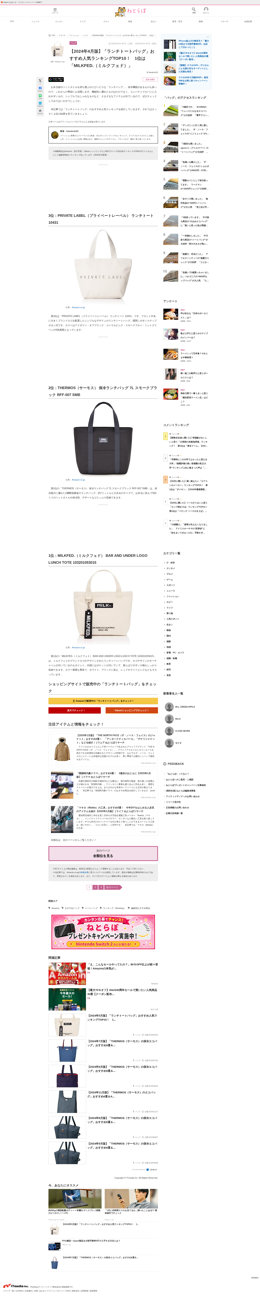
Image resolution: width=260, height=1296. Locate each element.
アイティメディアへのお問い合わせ (181, 796)
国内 (169, 636)
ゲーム (170, 579)
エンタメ (59, 21)
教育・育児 (177, 21)
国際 (169, 641)
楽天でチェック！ (76, 710)
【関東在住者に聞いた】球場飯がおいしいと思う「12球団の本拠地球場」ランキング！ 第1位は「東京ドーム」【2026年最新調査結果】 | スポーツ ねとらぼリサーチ (188, 446)
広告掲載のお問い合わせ (176, 807)
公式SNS (19, 1291)
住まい (154, 21)
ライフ (170, 608)
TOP (12, 21)
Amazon (55, 908)
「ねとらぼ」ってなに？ (176, 774)
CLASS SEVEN (182, 731)
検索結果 (84, 872)
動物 (201, 21)
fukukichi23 (153, 72)
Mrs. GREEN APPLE (185, 707)
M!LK (178, 719)
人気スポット (173, 619)
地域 (130, 21)
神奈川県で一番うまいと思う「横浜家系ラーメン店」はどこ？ (194, 397)
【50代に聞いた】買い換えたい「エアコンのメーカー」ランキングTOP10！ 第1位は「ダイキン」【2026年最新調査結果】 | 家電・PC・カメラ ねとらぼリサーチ (188, 489)
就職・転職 (172, 658)
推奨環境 (93, 1291)
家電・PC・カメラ (175, 652)
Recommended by (139, 1169)
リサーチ (224, 21)
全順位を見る (103, 856)
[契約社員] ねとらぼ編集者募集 (179, 790)
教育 (169, 664)
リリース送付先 (172, 802)
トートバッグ (91, 908)
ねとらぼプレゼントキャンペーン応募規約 (184, 785)
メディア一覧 (8, 1291)
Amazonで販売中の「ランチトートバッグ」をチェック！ (105, 701)
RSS (68, 1291)
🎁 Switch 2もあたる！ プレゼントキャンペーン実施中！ (22, 2)
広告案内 (28, 1291)
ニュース (35, 21)
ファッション (173, 596)
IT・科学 (171, 562)
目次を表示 (150, 79)
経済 (169, 669)
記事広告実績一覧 (173, 813)
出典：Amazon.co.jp (58, 61)
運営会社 (76, 1291)
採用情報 (85, 1291)
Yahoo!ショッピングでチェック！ (132, 710)
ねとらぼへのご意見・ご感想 (178, 779)
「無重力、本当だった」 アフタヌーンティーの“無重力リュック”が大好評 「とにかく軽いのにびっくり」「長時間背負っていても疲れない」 (195, 262)
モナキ (178, 743)
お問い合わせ (39, 1291)
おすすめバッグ (72, 908)
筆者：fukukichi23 (69, 131)
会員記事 (248, 21)
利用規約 (254, 1278)
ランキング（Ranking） (114, 908)
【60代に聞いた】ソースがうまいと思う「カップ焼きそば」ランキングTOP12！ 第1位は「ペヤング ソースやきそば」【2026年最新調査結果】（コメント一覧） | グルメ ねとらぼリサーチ (189, 511)
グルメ (106, 21)
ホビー (170, 602)
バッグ (73, 43)
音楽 (169, 675)
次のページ (112, 887)
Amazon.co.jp (78, 307)
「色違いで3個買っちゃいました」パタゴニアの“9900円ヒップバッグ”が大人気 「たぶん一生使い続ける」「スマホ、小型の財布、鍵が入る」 (195, 280)
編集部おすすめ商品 (140, 908)
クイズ (83, 21)
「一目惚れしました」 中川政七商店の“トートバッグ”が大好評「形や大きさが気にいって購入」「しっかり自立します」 (194, 243)
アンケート (170, 301)
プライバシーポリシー (55, 1291)
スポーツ (171, 585)
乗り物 (170, 613)
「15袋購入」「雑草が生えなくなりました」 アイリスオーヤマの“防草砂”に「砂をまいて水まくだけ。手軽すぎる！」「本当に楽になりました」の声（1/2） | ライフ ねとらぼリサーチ (188, 532)
